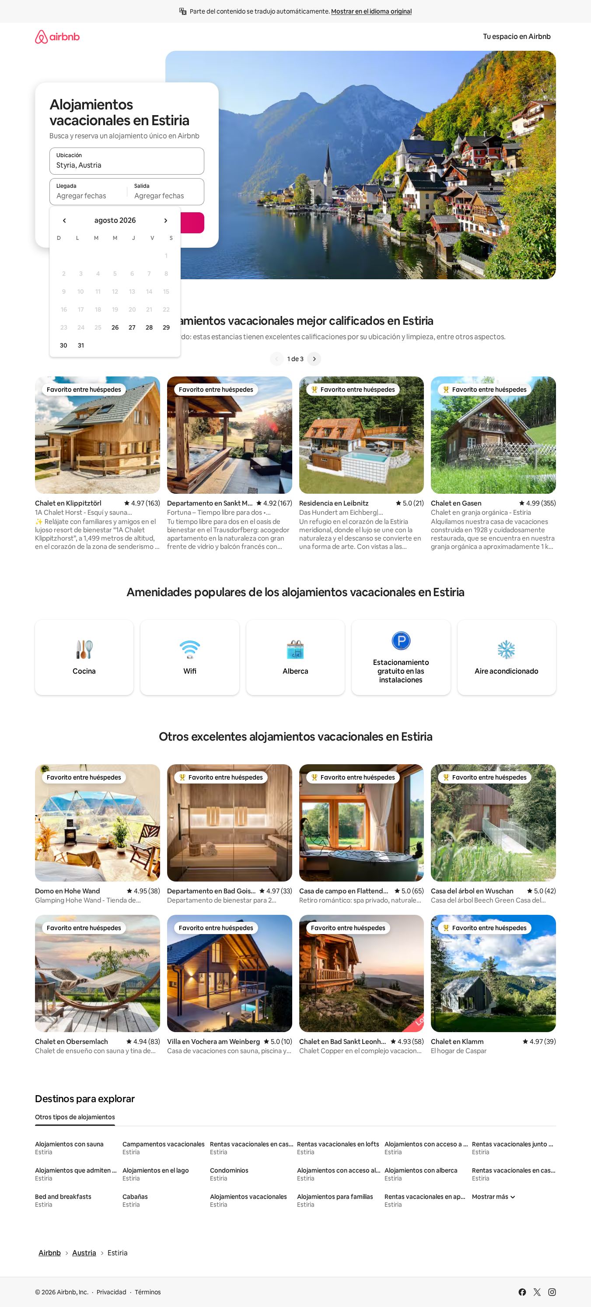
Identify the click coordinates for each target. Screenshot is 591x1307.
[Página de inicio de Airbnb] (57, 36)
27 (132, 327)
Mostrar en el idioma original (371, 11)
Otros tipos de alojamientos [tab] (75, 1117)
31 (81, 345)
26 (115, 327)
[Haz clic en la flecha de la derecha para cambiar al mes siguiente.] (165, 220)
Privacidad (111, 1292)
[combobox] (126, 165)
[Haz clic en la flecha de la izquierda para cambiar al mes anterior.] (64, 220)
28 (149, 327)
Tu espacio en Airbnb (517, 36)
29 (166, 327)
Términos (148, 1292)
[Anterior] (277, 359)
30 (63, 345)
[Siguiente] (314, 359)
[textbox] (88, 195)
